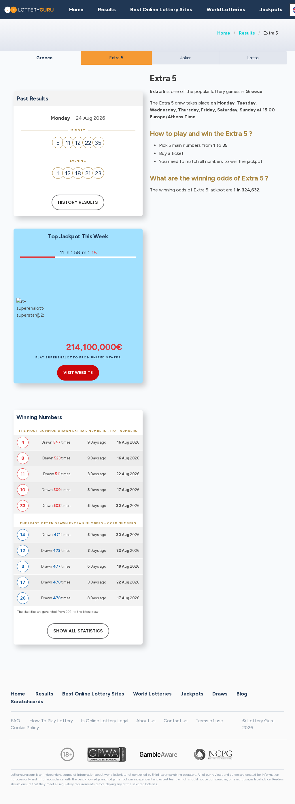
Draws (220, 694)
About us (146, 720)
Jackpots (271, 9)
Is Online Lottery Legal (104, 720)
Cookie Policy (25, 727)
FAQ (15, 720)
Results (247, 33)
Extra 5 (116, 57)
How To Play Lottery (51, 720)
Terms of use (209, 720)
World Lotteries (226, 9)
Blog (242, 694)
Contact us (176, 720)
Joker (185, 57)
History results (78, 202)
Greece (44, 57)
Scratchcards (27, 701)
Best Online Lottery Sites (161, 9)
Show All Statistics (78, 631)
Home (223, 33)
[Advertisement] (94, 304)
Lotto (253, 57)
